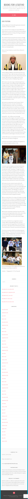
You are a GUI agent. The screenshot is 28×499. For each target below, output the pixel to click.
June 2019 (4, 391)
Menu (15, 15)
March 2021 (4, 369)
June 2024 (4, 328)
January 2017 (4, 419)
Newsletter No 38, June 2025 (7, 295)
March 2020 (4, 381)
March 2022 (4, 356)
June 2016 (4, 434)
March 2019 (4, 394)
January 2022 (4, 359)
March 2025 (4, 319)
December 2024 (5, 322)
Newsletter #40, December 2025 (8, 289)
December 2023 (5, 334)
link (16, 268)
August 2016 (4, 428)
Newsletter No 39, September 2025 (8, 292)
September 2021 (5, 362)
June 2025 (4, 315)
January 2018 (4, 406)
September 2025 (5, 312)
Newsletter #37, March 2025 (7, 298)
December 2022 (5, 347)
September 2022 (5, 350)
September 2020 (5, 375)
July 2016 (3, 431)
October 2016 (4, 425)
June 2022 (4, 353)
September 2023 (5, 337)
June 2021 (4, 366)
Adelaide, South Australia (6, 454)
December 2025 (5, 309)
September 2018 (5, 400)
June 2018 (4, 403)
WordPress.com (14, 496)
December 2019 (5, 384)
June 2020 (4, 378)
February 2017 (4, 416)
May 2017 (3, 409)
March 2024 (4, 331)
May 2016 (3, 438)
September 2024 (5, 325)
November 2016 (5, 422)
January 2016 (4, 441)
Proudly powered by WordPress (10, 495)
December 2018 (5, 397)
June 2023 (4, 341)
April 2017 (4, 413)
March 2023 (4, 344)
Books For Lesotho (14, 4)
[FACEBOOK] (14, 493)
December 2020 (5, 372)
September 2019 (5, 387)
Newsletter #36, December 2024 (8, 301)
